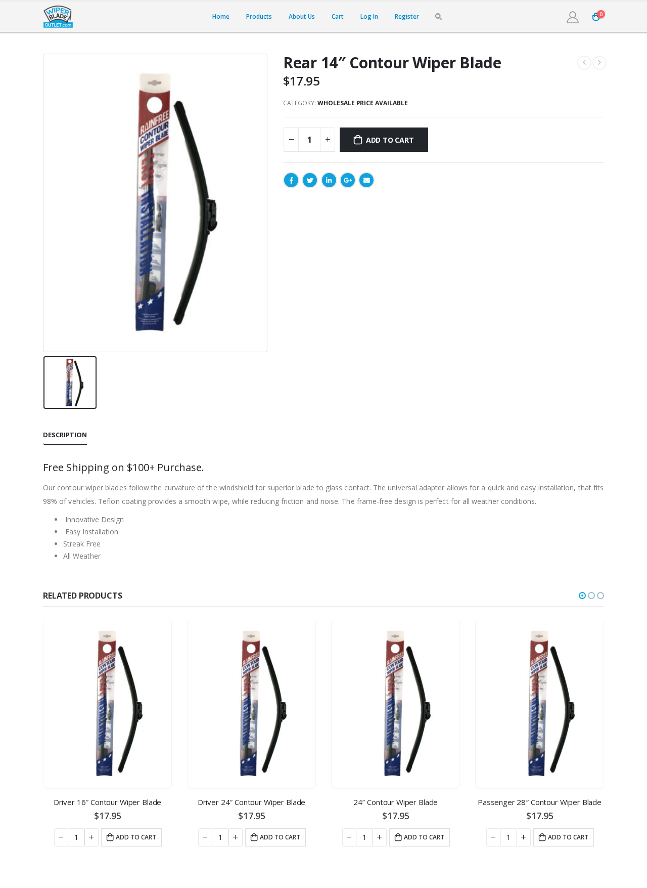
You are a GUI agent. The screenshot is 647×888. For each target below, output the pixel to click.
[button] (582, 595)
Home (220, 16)
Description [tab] (65, 434)
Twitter (310, 180)
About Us (302, 16)
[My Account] (572, 17)
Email (366, 180)
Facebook (291, 180)
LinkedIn (329, 180)
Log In (369, 16)
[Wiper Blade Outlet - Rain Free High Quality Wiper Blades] (58, 17)
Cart (338, 16)
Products (259, 16)
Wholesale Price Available (362, 103)
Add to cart (390, 140)
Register (407, 16)
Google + (348, 180)
